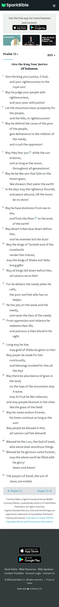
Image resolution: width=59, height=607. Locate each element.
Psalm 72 (9, 54)
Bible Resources (27, 569)
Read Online (10, 569)
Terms (29, 583)
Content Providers (14, 573)
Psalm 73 (42, 491)
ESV (50, 55)
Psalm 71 (16, 491)
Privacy (49, 579)
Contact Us (49, 573)
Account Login (33, 573)
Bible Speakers (45, 569)
